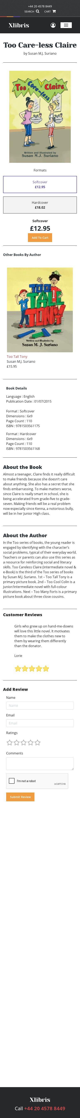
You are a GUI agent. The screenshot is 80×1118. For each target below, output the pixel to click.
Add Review (15, 689)
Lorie (18, 655)
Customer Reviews (22, 614)
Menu (66, 25)
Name (10, 697)
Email (10, 715)
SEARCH (29, 11)
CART (47, 11)
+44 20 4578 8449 (40, 6)
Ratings (12, 733)
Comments (14, 753)
